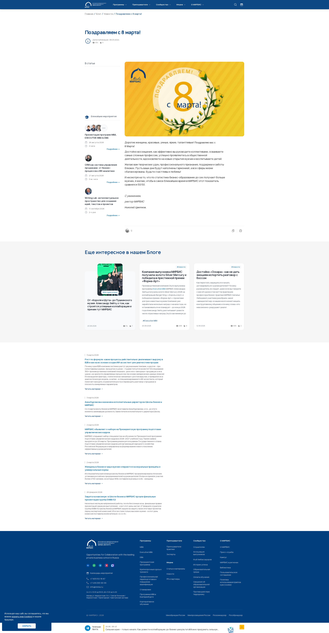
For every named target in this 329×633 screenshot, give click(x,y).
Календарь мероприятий (101, 573)
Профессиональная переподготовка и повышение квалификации (149, 580)
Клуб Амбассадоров (202, 559)
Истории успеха (200, 564)
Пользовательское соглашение (228, 573)
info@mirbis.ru (96, 587)
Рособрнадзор (236, 615)
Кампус (223, 557)
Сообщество (162, 4)
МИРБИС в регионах (229, 562)
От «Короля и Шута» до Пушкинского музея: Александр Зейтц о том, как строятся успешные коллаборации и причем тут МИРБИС (109, 305)
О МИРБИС (196, 4)
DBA (141, 557)
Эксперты (171, 554)
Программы (118, 4)
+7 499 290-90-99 (98, 583)
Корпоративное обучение (147, 602)
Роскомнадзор (219, 615)
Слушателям (199, 547)
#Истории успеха (110, 292)
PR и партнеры (173, 579)
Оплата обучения (201, 577)
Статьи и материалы (176, 568)
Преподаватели (140, 4)
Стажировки (145, 589)
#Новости (181, 267)
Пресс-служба (226, 552)
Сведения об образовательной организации (201, 584)
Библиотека (225, 567)
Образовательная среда (201, 570)
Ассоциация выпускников (199, 553)
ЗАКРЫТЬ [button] (26, 626)
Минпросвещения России (199, 615)
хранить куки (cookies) (22, 617)
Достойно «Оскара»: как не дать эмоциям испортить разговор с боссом (218, 275)
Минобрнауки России (175, 615)
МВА (142, 547)
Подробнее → (113, 149)
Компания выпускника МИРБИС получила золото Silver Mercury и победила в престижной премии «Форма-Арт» (164, 276)
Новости (170, 574)
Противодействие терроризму (201, 592)
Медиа (179, 4)
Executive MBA (146, 552)
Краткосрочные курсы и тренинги (150, 570)
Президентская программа (147, 563)
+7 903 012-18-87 (97, 579)
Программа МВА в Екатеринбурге (148, 595)
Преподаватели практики (174, 547)
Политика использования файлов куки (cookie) (230, 582)
